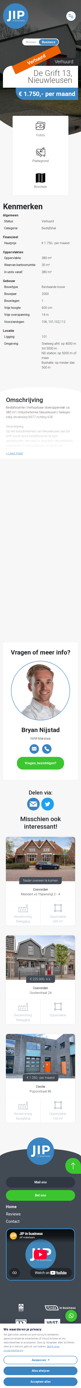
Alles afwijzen (41, 1370)
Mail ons (40, 1182)
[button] (14, 453)
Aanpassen (39, 1360)
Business (48, 42)
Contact (13, 1221)
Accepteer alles (40, 1381)
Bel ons (40, 1195)
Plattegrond (40, 161)
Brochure (40, 187)
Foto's (40, 135)
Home (11, 1206)
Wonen (31, 42)
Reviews (13, 1214)
